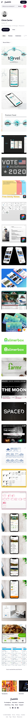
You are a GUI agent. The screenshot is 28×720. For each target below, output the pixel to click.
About (16, 704)
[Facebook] (12, 707)
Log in (23, 2)
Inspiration (21, 702)
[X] (10, 707)
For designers (7, 702)
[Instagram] (15, 707)
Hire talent (14, 702)
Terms (13, 714)
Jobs (7, 716)
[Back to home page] (7, 2)
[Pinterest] (18, 707)
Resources (19, 716)
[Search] (24, 6)
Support (21, 704)
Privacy (18, 714)
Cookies (23, 714)
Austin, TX (4, 23)
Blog (13, 704)
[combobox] (9, 6)
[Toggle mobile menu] (2, 2)
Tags (10, 716)
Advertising (7, 704)
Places (14, 716)
